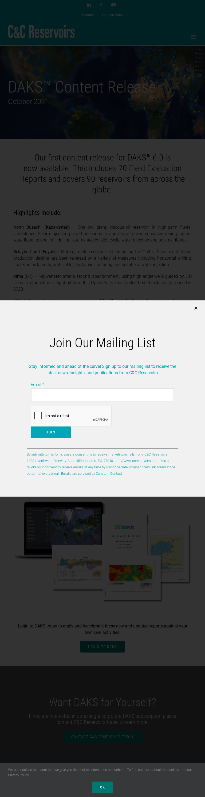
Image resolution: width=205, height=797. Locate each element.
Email (37, 384)
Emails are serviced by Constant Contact (91, 474)
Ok (102, 787)
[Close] (196, 308)
